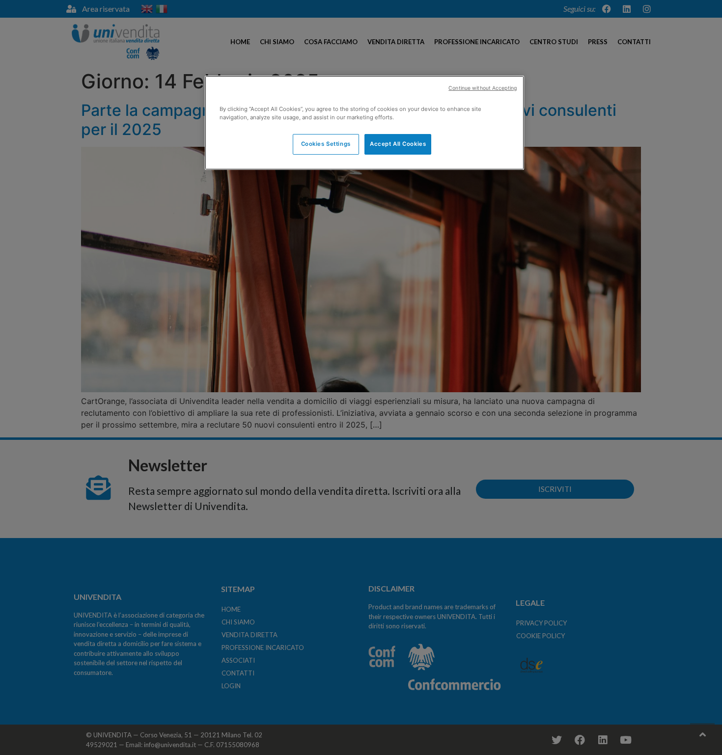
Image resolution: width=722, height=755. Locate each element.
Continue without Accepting (482, 88)
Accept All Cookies (398, 143)
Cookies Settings (326, 143)
